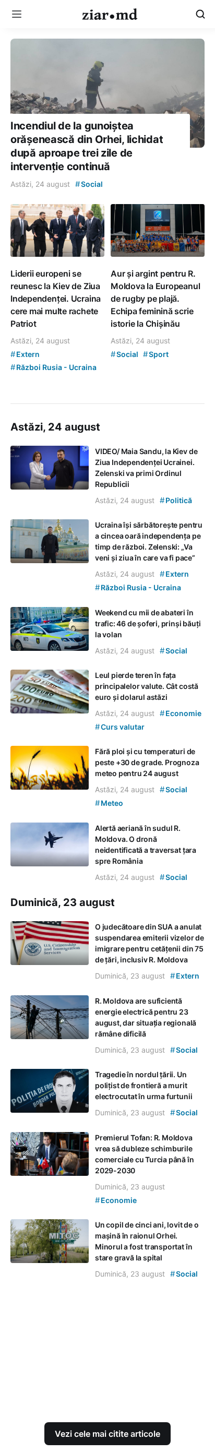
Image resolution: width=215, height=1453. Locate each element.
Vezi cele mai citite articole (107, 1433)
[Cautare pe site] (200, 14)
